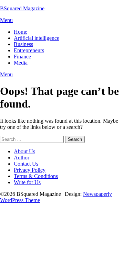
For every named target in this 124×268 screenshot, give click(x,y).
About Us (24, 151)
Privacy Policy (29, 170)
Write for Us (27, 182)
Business (23, 44)
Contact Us (26, 164)
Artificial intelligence (36, 38)
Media (21, 63)
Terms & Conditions (36, 176)
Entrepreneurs (29, 50)
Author (21, 157)
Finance (22, 56)
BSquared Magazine (22, 8)
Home (20, 32)
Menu (6, 20)
